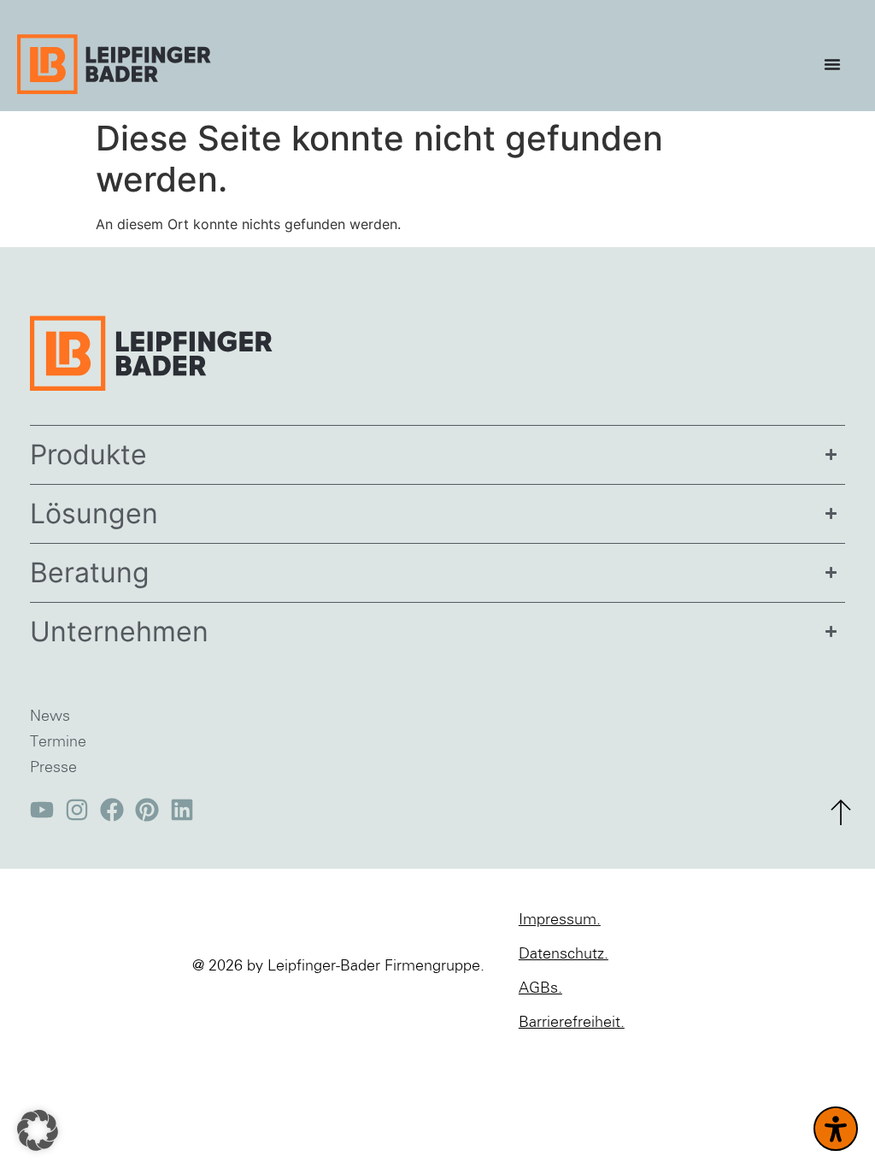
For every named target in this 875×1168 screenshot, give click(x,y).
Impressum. (560, 920)
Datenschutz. (563, 954)
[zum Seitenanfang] (841, 812)
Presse (53, 768)
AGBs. (540, 988)
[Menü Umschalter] (836, 64)
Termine (58, 742)
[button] (37, 1130)
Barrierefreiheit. (572, 1022)
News (50, 716)
